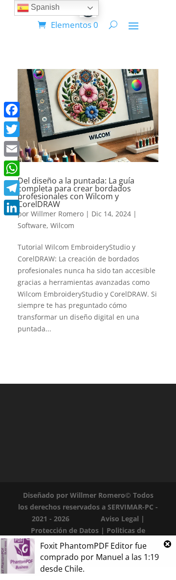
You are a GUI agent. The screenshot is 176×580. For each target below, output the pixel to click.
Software (32, 225)
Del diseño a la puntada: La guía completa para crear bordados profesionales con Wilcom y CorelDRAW (76, 192)
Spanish (44, 7)
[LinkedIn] (12, 207)
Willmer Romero (57, 213)
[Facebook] (12, 109)
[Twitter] (12, 129)
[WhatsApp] (12, 168)
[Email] (12, 149)
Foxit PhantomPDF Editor (86, 545)
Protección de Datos (65, 530)
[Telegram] (12, 188)
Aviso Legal (120, 518)
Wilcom (62, 225)
